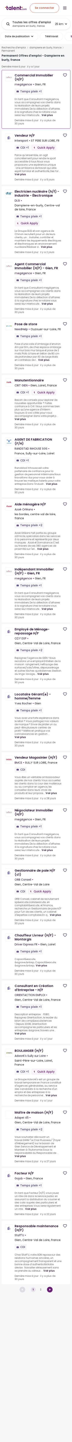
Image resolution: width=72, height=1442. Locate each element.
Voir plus (47, 115)
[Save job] (65, 75)
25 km (59, 24)
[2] (50, 1289)
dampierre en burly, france (45, 47)
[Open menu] (64, 8)
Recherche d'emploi (14, 47)
